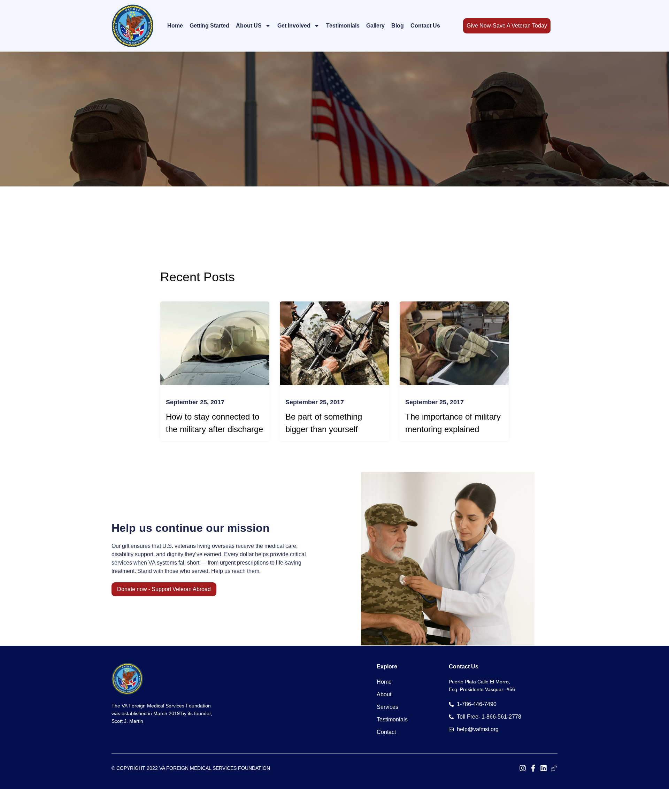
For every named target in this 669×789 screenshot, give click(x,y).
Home (175, 26)
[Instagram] (522, 768)
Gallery (375, 26)
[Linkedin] (543, 768)
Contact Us (425, 26)
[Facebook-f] (533, 768)
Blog (397, 26)
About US (249, 26)
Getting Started (209, 26)
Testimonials (343, 26)
